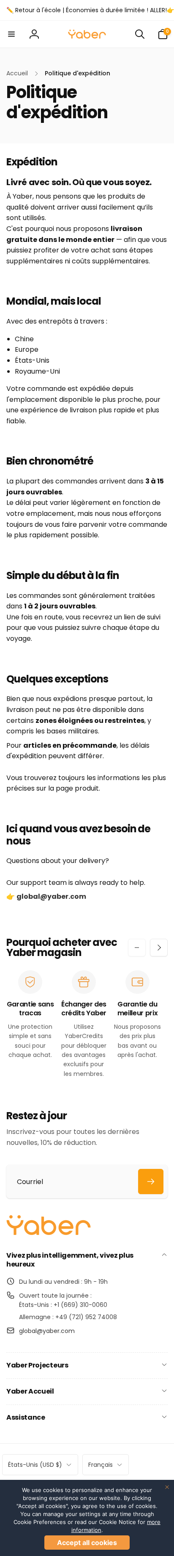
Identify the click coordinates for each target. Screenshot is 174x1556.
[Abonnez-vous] (150, 1181)
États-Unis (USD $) (35, 1464)
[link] (90, 10)
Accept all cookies (87, 1542)
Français (100, 1464)
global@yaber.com (47, 1331)
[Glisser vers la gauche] (137, 947)
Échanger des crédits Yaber (83, 1009)
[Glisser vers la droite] (159, 947)
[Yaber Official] (48, 1233)
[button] (11, 34)
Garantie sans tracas (30, 1009)
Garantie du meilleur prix (137, 1009)
